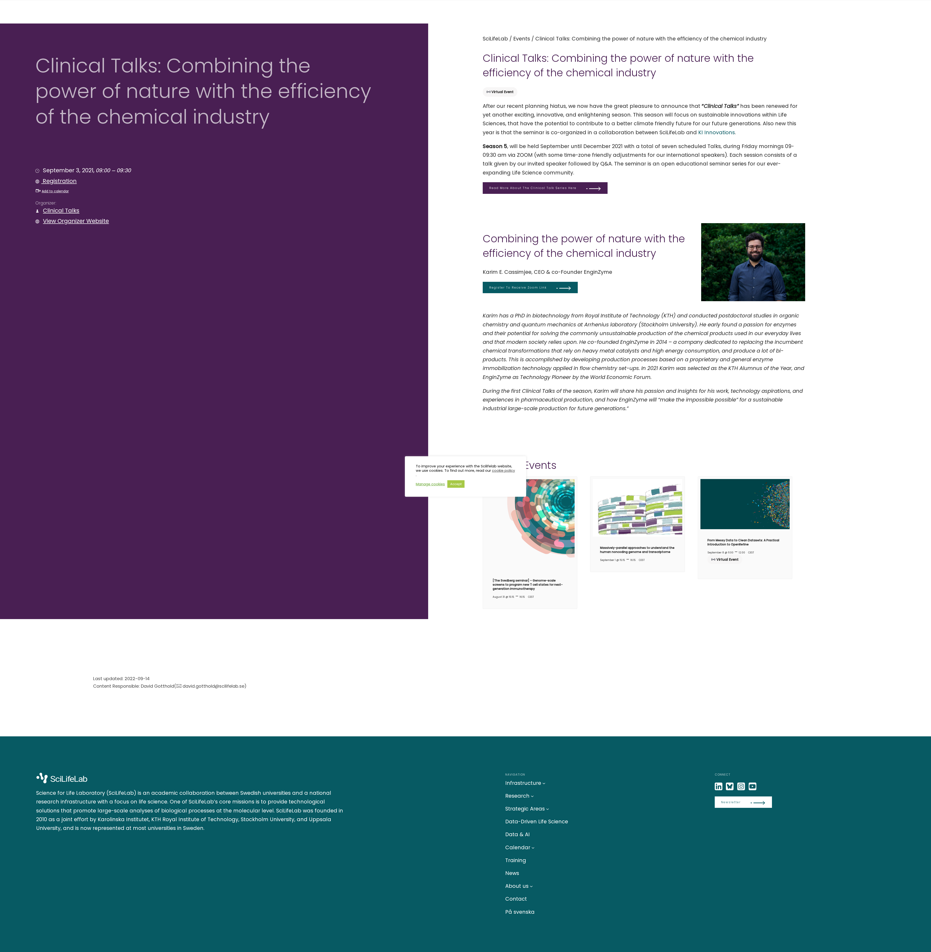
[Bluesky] (730, 786)
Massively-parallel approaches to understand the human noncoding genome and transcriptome (637, 550)
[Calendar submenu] (533, 847)
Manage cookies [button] (430, 484)
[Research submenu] (532, 795)
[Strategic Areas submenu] (547, 808)
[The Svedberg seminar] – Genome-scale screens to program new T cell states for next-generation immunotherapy (528, 584)
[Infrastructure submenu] (544, 783)
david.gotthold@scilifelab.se (213, 686)
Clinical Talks (61, 210)
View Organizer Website (76, 221)
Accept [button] (456, 484)
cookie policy (503, 470)
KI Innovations (716, 132)
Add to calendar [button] (55, 191)
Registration (59, 181)
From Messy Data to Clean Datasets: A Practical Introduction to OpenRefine (743, 542)
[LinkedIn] (719, 786)
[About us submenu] (531, 886)
